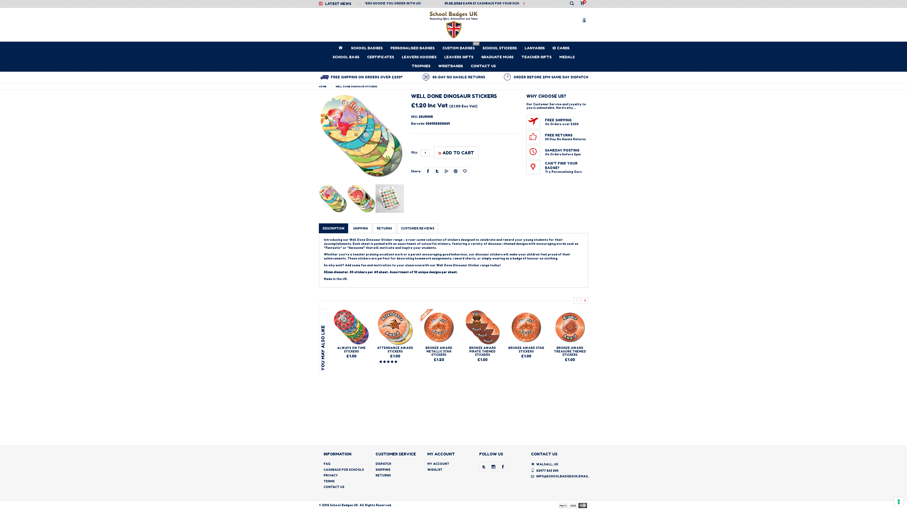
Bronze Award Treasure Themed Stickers (570, 351)
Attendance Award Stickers (395, 349)
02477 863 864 (547, 470)
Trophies (420, 66)
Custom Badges (458, 48)
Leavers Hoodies (419, 57)
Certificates (380, 57)
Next (524, 3)
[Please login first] (465, 171)
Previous (360, 3)
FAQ (327, 464)
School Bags (346, 57)
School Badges (367, 48)
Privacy (331, 475)
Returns (383, 475)
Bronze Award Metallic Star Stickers (438, 351)
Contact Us (483, 66)
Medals (567, 57)
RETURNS (384, 228)
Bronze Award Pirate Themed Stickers (482, 351)
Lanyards (535, 48)
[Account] (585, 20)
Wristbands (450, 66)
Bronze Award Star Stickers (526, 349)
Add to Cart (458, 152)
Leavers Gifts (458, 57)
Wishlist (434, 470)
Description (333, 228)
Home (322, 86)
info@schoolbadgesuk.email (562, 476)
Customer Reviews (417, 228)
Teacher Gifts (536, 57)
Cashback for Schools (344, 470)
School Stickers (500, 48)
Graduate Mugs (497, 57)
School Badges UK (344, 505)
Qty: (414, 152)
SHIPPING (360, 228)
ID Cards (560, 48)
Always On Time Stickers (351, 349)
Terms (329, 481)
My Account (438, 464)
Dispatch (383, 464)
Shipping (383, 470)
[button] (388, 361)
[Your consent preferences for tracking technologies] (898, 501)
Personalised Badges (412, 48)
